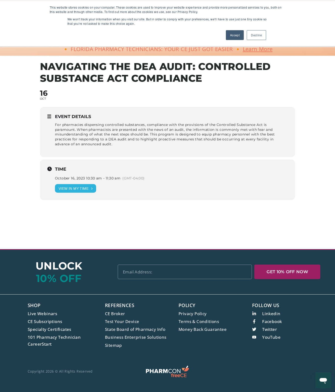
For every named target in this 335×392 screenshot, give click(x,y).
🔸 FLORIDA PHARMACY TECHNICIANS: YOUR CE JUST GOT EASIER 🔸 (167, 49)
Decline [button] (256, 35)
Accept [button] (235, 35)
